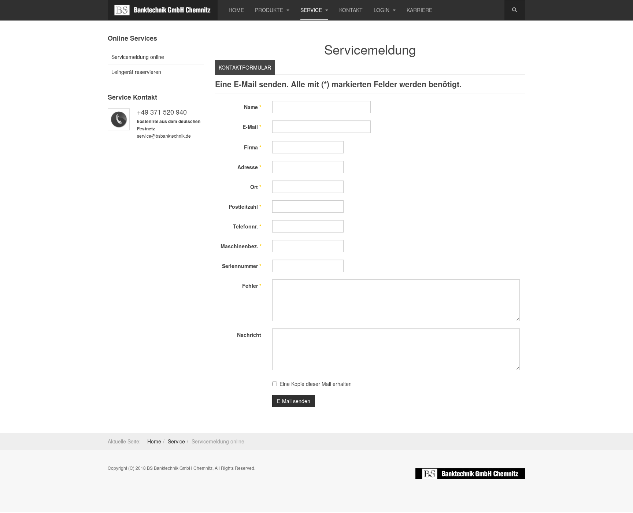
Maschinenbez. (241, 246)
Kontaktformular (245, 67)
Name (252, 107)
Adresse (249, 167)
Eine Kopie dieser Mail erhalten (316, 383)
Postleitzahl (245, 206)
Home (236, 10)
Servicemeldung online (137, 56)
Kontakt (351, 10)
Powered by (470, 474)
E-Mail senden (293, 401)
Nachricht (249, 334)
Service (311, 10)
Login (382, 10)
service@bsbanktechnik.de (164, 136)
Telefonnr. (247, 226)
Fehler (251, 285)
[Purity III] (163, 10)
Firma (252, 147)
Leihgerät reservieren (136, 71)
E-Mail (252, 126)
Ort (255, 186)
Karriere (419, 10)
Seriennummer (241, 265)
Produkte (270, 10)
